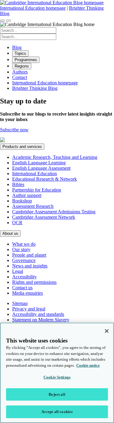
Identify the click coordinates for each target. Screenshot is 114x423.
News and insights (29, 265)
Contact (19, 77)
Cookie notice (88, 365)
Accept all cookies (57, 411)
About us (10, 233)
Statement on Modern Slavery (40, 319)
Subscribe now (14, 129)
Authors (20, 71)
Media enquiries (27, 293)
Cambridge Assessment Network (43, 217)
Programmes (26, 59)
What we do (24, 244)
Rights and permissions (34, 282)
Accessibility (24, 276)
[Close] (106, 331)
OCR (17, 222)
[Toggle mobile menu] (8, 20)
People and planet (29, 254)
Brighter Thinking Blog (34, 88)
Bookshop (22, 200)
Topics (20, 53)
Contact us (22, 287)
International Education (34, 173)
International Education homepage (33, 8)
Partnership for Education (36, 189)
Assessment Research (33, 206)
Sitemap (20, 303)
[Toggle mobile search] (2, 20)
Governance (24, 260)
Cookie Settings (57, 377)
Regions (22, 66)
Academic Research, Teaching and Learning (54, 157)
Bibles (18, 184)
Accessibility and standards (38, 314)
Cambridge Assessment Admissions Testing (53, 211)
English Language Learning (39, 162)
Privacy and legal (28, 308)
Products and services (22, 146)
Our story (21, 249)
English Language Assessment (41, 168)
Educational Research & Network (44, 179)
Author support (26, 195)
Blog (17, 47)
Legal (17, 271)
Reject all (57, 394)
